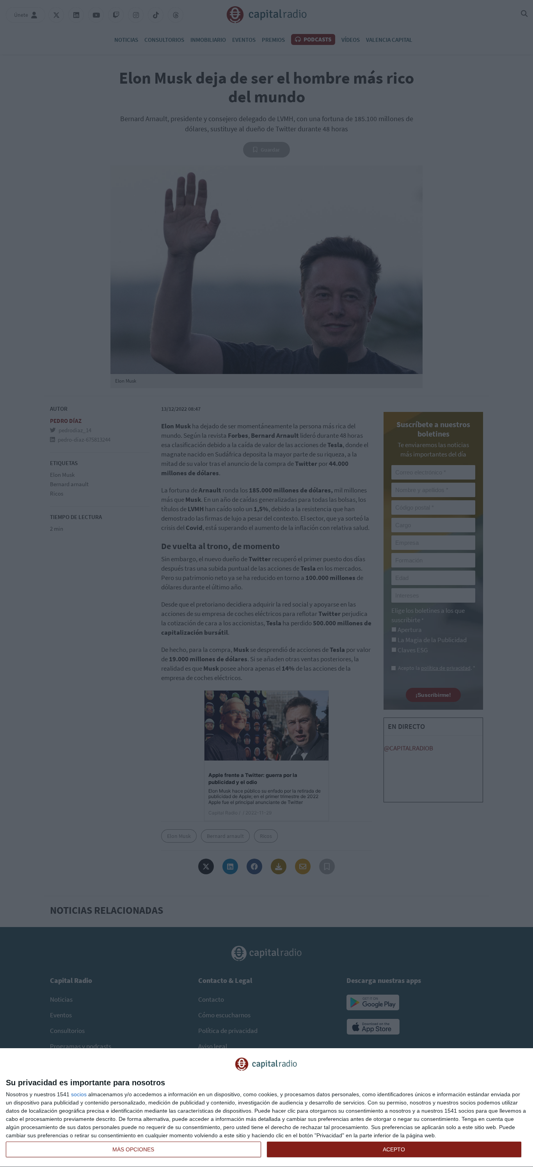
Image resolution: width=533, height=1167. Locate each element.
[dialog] (266, 1108)
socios (79, 1094)
